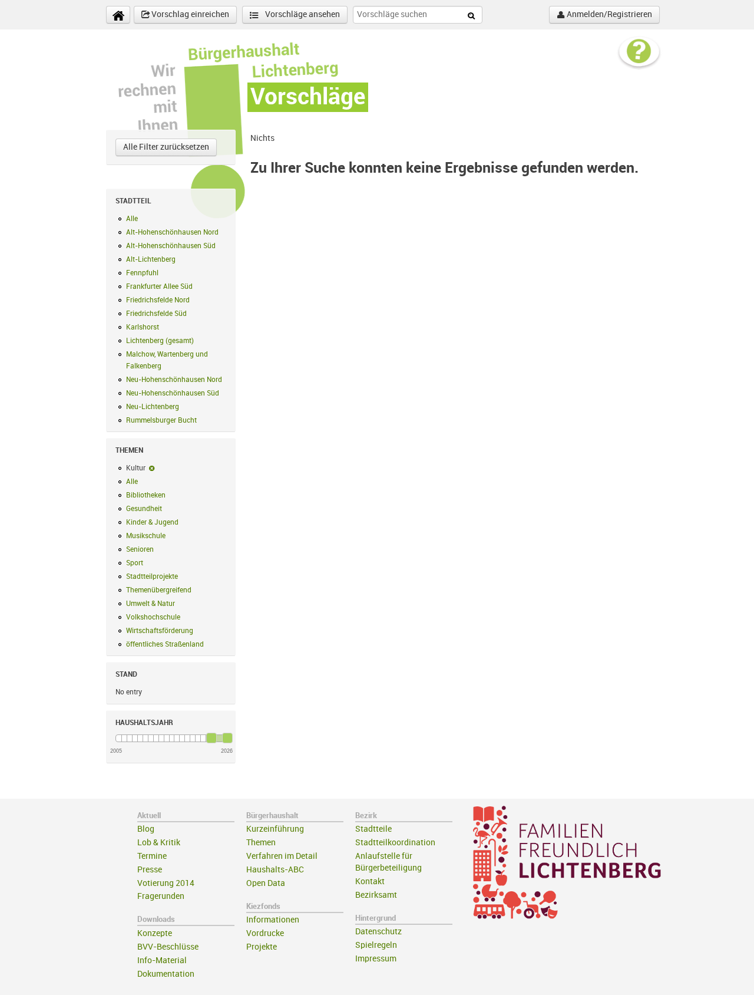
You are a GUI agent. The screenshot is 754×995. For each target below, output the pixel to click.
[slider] (211, 738)
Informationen (272, 919)
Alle (132, 219)
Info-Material (162, 960)
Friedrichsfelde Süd (156, 313)
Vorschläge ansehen (301, 14)
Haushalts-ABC (275, 869)
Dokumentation (165, 974)
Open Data (265, 883)
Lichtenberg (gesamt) (160, 341)
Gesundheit (144, 509)
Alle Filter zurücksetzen (166, 147)
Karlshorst (142, 327)
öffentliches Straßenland (165, 644)
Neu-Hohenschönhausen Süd (172, 393)
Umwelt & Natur (150, 603)
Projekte (261, 947)
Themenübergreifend (158, 590)
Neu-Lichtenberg (152, 407)
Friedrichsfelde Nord (158, 300)
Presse (149, 869)
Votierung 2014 (165, 883)
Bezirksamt (376, 895)
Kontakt (370, 881)
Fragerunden (160, 896)
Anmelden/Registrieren (608, 14)
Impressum (375, 958)
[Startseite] (118, 15)
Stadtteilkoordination (395, 842)
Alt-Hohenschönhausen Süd (171, 246)
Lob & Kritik (158, 842)
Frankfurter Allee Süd (159, 286)
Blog (145, 829)
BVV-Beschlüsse (168, 947)
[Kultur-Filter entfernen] (151, 468)
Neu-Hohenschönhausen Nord (174, 379)
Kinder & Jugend (152, 522)
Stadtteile (373, 829)
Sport (134, 563)
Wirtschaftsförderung (159, 631)
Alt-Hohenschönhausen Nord (172, 232)
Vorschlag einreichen (189, 14)
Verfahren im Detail (282, 856)
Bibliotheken (146, 495)
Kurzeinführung (275, 829)
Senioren (140, 549)
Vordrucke (265, 933)
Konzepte (154, 933)
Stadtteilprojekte (152, 576)
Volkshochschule (153, 617)
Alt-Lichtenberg (151, 259)
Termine (152, 856)
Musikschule (146, 536)
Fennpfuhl (142, 273)
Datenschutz (378, 931)
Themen (261, 842)
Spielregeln (376, 945)
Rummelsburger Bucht (161, 420)
